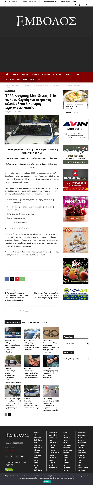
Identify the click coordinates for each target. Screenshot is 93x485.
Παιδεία (65, 458)
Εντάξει (47, 481)
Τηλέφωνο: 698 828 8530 (68, 1)
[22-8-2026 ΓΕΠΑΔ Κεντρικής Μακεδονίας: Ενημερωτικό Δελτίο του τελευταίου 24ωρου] (32, 391)
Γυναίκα (36, 465)
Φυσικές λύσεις (83, 468)
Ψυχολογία (81, 470)
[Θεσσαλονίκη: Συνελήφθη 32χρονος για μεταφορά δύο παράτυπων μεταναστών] (51, 361)
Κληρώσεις (66, 437)
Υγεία (77, 74)
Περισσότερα (28, 80)
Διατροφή (10, 80)
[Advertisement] (46, 54)
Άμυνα (36, 442)
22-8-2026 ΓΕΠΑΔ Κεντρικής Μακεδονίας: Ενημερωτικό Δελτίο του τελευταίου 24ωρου (32, 403)
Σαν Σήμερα (81, 445)
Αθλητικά (46, 74)
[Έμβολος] (46, 21)
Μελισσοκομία (67, 450)
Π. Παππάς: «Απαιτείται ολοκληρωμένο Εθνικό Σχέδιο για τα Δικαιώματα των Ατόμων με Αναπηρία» (17, 296)
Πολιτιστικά (82, 442)
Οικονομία (66, 453)
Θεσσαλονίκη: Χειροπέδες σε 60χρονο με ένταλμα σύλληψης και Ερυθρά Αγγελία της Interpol (31, 373)
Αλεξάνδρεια (38, 440)
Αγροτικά (36, 432)
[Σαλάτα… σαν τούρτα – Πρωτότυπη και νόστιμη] (75, 99)
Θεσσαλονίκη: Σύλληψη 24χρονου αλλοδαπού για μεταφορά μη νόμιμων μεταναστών (31, 345)
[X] (83, 4)
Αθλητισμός (37, 437)
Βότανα (36, 463)
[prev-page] (6, 414)
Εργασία (51, 455)
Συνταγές (68, 74)
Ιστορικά (65, 432)
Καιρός (65, 435)
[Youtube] (86, 4)
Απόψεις (36, 453)
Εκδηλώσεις (52, 442)
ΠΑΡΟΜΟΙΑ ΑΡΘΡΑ (13, 322)
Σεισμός (80, 447)
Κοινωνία (57, 74)
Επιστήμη (52, 450)
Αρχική (7, 85)
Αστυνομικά (16, 85)
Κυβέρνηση (66, 447)
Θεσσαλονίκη (53, 468)
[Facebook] (75, 4)
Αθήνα (36, 435)
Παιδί (64, 460)
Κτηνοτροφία (67, 445)
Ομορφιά (65, 455)
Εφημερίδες (52, 463)
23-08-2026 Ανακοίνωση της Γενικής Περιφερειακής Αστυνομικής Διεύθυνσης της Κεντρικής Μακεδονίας (13, 375)
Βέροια (36, 458)
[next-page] (9, 414)
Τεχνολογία (81, 458)
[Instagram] (79, 4)
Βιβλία (36, 460)
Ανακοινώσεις (38, 447)
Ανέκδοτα (37, 450)
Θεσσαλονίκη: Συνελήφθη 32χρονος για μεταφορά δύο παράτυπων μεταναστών (50, 373)
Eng (19, 80)
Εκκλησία (52, 445)
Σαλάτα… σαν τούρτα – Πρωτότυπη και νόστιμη (75, 106)
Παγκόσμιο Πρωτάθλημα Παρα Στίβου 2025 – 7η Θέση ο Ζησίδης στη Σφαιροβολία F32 (46, 295)
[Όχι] (90, 479)
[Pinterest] (17, 279)
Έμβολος (10, 112)
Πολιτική (81, 440)
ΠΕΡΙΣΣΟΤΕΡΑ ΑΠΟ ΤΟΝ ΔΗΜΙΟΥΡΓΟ (35, 322)
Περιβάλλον (66, 468)
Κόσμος (35, 74)
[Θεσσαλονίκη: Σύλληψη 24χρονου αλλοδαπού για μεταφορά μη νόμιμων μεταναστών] (32, 333)
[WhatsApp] (22, 279)
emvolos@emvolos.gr (51, 1)
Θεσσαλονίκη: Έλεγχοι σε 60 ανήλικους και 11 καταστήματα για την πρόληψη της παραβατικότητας (13, 403)
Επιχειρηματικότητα (55, 453)
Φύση (79, 465)
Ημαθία (51, 465)
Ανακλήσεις (37, 445)
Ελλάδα (15, 74)
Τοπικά (25, 74)
